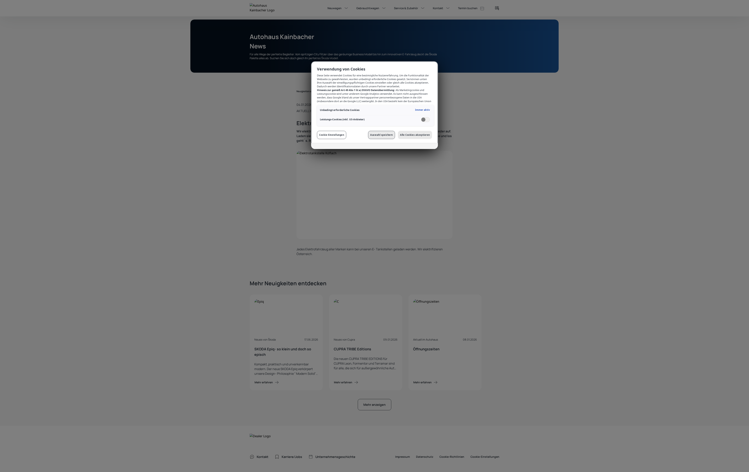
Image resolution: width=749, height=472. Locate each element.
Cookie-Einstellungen (331, 134)
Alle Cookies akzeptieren (415, 134)
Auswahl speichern (381, 134)
